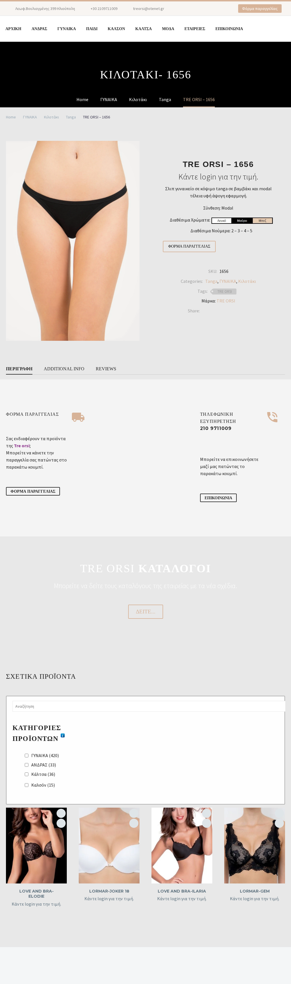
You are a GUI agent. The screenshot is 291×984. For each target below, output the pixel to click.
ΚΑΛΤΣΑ (143, 28)
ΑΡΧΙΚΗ (13, 28)
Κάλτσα (43, 774)
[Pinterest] (204, 8)
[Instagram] (195, 8)
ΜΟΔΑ (168, 28)
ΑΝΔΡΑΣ (39, 28)
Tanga (71, 117)
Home (11, 117)
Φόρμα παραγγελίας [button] (260, 8)
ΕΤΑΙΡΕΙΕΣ (194, 28)
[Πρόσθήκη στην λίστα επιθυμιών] (61, 813)
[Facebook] (187, 8)
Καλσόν (43, 785)
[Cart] (266, 28)
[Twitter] (212, 310)
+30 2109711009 (104, 8)
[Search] (254, 28)
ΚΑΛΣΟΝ (116, 28)
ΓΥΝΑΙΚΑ (66, 28)
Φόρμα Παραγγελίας (189, 246)
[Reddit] (246, 310)
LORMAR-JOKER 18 (109, 891)
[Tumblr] (229, 310)
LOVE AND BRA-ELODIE (36, 894)
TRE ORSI (224, 291)
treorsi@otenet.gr (148, 8)
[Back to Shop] (276, 143)
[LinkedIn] (238, 310)
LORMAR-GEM (255, 891)
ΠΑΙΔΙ (91, 28)
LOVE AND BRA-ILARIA (182, 891)
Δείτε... (145, 612)
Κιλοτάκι (51, 117)
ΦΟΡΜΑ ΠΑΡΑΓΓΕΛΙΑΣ (33, 491)
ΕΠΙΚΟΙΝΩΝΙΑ (229, 28)
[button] (61, 823)
